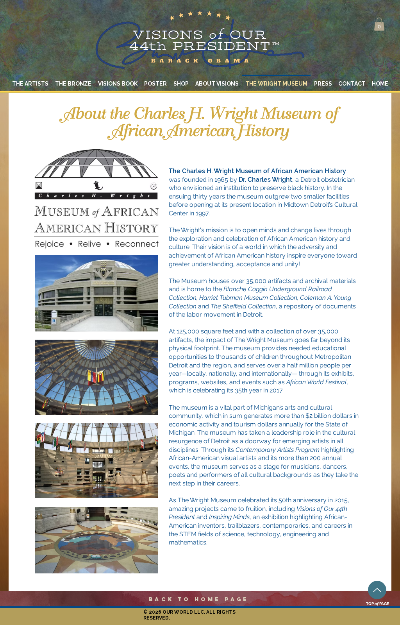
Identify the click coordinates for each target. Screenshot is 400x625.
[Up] (377, 590)
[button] (379, 24)
